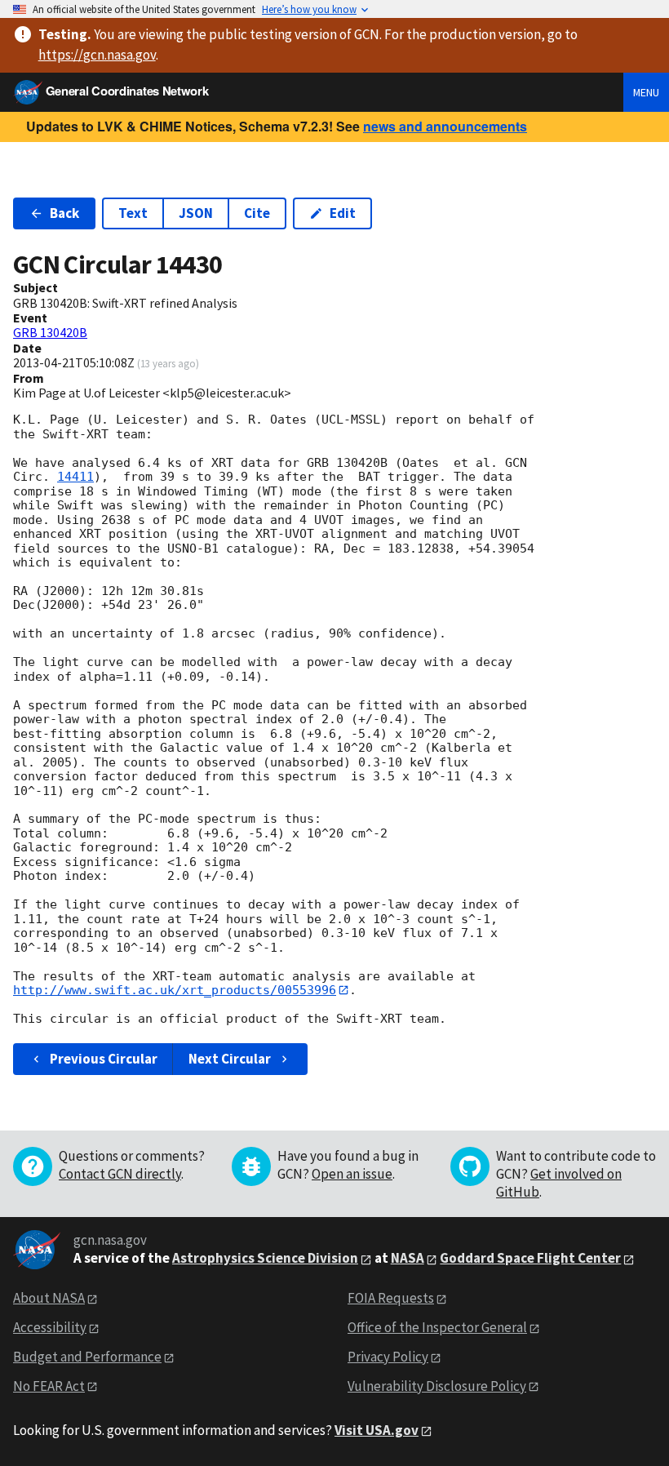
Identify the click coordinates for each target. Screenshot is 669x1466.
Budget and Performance (87, 1357)
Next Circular (229, 1059)
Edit (343, 213)
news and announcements (445, 126)
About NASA (49, 1298)
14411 (75, 476)
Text (133, 213)
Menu (646, 92)
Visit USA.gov (376, 1430)
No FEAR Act (49, 1386)
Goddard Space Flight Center (530, 1258)
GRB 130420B (50, 332)
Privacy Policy (388, 1357)
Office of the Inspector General (437, 1327)
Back (64, 213)
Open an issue (352, 1174)
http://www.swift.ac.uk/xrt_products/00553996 (174, 990)
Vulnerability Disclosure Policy (437, 1386)
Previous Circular (103, 1059)
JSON (196, 213)
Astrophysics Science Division (265, 1258)
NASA (407, 1258)
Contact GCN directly (120, 1174)
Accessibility (49, 1327)
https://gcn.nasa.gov (97, 55)
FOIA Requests (391, 1298)
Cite (257, 213)
